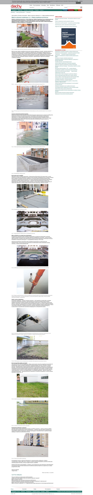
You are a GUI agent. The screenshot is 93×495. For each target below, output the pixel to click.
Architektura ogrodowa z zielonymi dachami (63, 79)
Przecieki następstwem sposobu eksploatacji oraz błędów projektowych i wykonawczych (29, 481)
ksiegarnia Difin (74, 491)
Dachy (31, 5)
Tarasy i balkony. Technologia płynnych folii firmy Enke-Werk (67, 76)
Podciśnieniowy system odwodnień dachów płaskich (65, 24)
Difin (64, 491)
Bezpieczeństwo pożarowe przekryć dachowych (64, 92)
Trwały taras (57, 54)
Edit (62, 491)
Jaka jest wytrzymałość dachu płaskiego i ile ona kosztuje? (66, 83)
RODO (47, 491)
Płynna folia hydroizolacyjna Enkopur (62, 71)
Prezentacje (70, 10)
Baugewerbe (79, 491)
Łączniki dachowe (58, 84)
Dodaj (49, 7)
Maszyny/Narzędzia (20, 12)
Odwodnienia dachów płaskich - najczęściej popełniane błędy (67, 23)
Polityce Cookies (46, 2)
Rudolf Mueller (68, 491)
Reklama (23, 491)
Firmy (80, 10)
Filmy (76, 10)
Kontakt (43, 491)
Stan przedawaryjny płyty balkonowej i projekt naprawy (66, 75)
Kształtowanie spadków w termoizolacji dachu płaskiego (66, 69)
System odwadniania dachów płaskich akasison (64, 21)
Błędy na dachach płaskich (17, 479)
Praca (12, 489)
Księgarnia (14, 10)
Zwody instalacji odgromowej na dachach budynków (65, 63)
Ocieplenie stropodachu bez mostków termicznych (65, 86)
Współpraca (28, 491)
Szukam (58, 489)
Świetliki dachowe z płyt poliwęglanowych (63, 61)
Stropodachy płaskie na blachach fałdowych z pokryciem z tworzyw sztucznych (66, 60)
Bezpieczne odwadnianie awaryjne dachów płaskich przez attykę (66, 56)
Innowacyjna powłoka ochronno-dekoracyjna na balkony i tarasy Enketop (68, 91)
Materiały (13, 12)
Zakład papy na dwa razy (60, 72)
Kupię (35, 489)
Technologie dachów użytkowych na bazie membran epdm (66, 87)
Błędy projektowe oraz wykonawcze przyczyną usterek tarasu (24, 480)
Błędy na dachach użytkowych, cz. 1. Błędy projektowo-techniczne (41, 15)
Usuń (52, 7)
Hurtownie (28, 12)
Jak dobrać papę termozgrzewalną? (68, 54)
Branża (41, 10)
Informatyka (43, 5)
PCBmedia (58, 5)
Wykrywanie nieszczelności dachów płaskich (64, 93)
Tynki (48, 5)
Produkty (37, 10)
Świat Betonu (52, 5)
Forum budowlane (36, 5)
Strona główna (14, 15)
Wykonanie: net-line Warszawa (76, 493)
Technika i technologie (28, 10)
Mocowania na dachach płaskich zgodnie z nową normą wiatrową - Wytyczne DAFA (66, 81)
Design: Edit (13, 493)
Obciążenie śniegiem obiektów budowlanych (64, 58)
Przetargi (65, 10)
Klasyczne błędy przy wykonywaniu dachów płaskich (22, 477)
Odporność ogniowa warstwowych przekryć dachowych (66, 26)
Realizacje (20, 10)
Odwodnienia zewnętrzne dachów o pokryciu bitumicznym (66, 51)
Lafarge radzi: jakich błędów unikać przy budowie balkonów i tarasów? (25, 478)
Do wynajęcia (48, 489)
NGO (62, 5)
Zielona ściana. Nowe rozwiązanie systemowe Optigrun (66, 73)
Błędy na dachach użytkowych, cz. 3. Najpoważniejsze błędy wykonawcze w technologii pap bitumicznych (32, 483)
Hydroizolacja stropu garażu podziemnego (63, 88)
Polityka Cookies (36, 491)
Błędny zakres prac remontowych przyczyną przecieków (23, 482)
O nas (18, 491)
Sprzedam (24, 489)
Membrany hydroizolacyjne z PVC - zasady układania (65, 68)
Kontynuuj (78, 2)
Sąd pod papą (74, 71)
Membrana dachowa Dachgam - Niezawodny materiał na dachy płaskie (67, 19)
